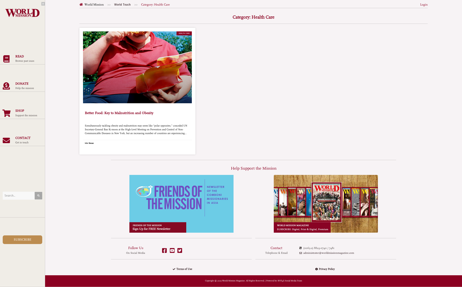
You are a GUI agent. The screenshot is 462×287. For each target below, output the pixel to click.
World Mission (94, 4)
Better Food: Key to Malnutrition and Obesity (119, 113)
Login (424, 4)
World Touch (122, 4)
